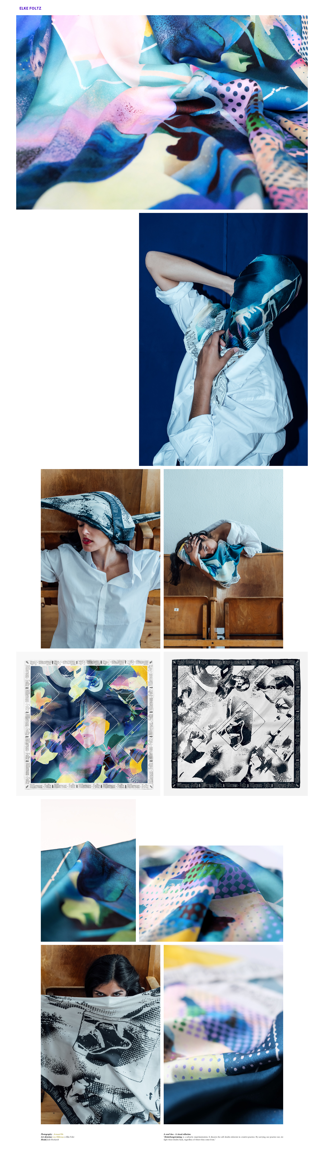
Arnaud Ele (58, 1134)
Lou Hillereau (58, 1136)
